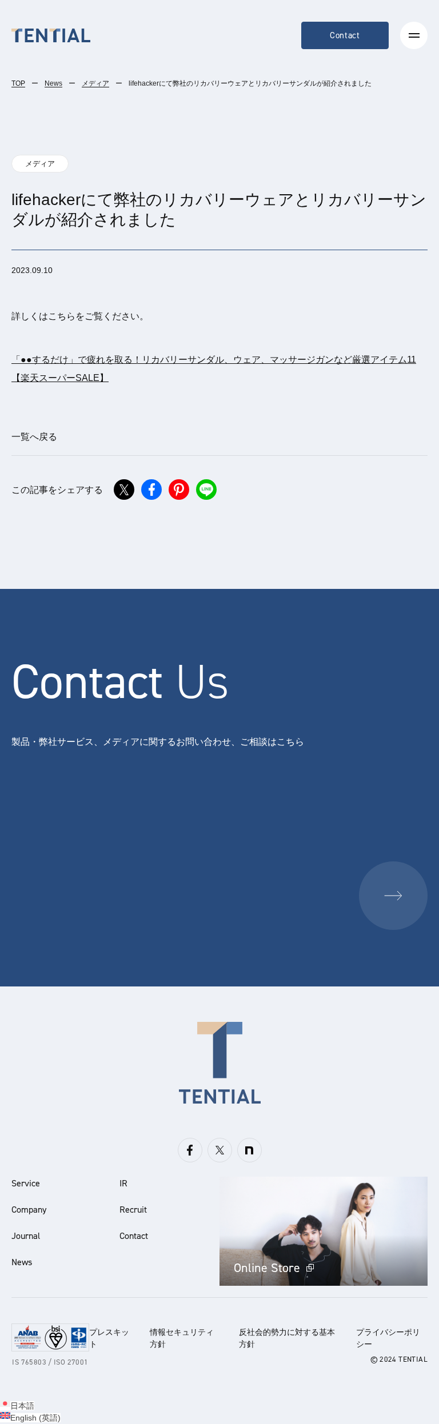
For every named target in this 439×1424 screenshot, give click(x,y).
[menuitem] (17, 1405)
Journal (25, 1236)
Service (25, 1183)
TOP (18, 83)
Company (28, 1210)
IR (123, 1183)
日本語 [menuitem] (22, 1405)
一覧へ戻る (34, 437)
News (53, 83)
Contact (345, 35)
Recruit (133, 1210)
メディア (95, 83)
